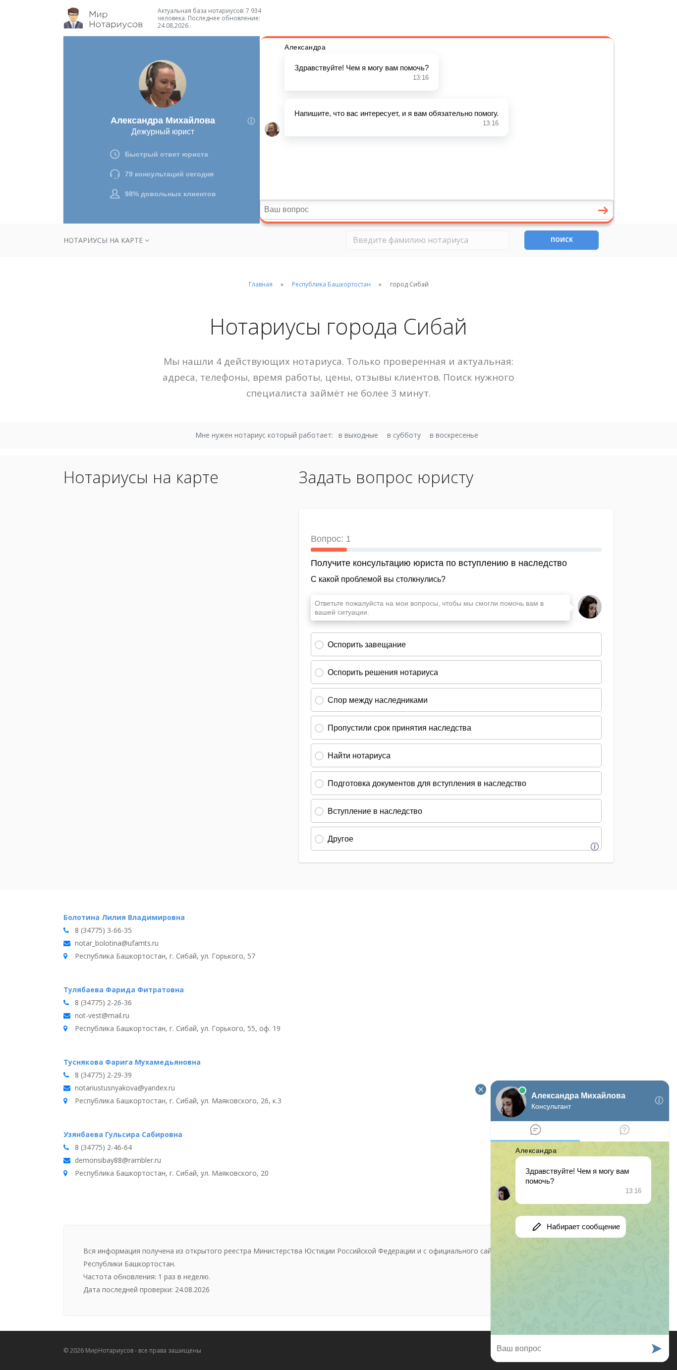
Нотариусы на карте (104, 240)
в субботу (404, 435)
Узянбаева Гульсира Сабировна (122, 1134)
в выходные (358, 435)
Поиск (562, 239)
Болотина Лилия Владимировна (124, 917)
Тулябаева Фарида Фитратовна (123, 989)
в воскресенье (454, 435)
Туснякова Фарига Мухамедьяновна (132, 1062)
